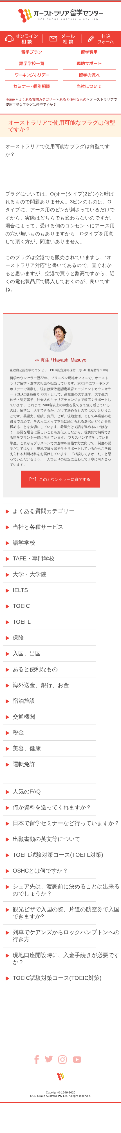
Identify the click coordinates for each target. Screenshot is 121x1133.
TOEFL (22, 622)
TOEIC (21, 606)
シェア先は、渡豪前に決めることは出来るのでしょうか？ (66, 890)
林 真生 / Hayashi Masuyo (60, 360)
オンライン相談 (21, 39)
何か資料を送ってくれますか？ (52, 807)
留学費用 (89, 52)
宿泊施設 (24, 701)
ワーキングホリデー (32, 75)
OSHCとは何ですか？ (40, 870)
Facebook (38, 1059)
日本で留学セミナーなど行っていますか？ (66, 823)
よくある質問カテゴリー (37, 99)
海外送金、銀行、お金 (41, 685)
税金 (18, 732)
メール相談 (62, 39)
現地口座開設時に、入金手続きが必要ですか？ (66, 958)
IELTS (20, 590)
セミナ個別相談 (31, 86)
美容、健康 (27, 748)
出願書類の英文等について (46, 839)
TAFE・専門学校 (34, 558)
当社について (89, 86)
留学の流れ (89, 75)
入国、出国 (27, 653)
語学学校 (24, 543)
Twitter (51, 1059)
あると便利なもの (72, 99)
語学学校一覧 (31, 63)
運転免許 (24, 764)
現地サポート (89, 63)
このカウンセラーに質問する (64, 479)
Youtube (77, 1059)
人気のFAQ (27, 791)
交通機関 (24, 717)
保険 (18, 637)
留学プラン (31, 52)
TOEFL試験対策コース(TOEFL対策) (58, 855)
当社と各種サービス (38, 527)
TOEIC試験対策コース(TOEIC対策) (57, 978)
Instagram (65, 1059)
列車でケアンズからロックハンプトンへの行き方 (66, 935)
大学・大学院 (29, 574)
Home (10, 99)
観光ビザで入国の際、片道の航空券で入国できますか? (66, 912)
